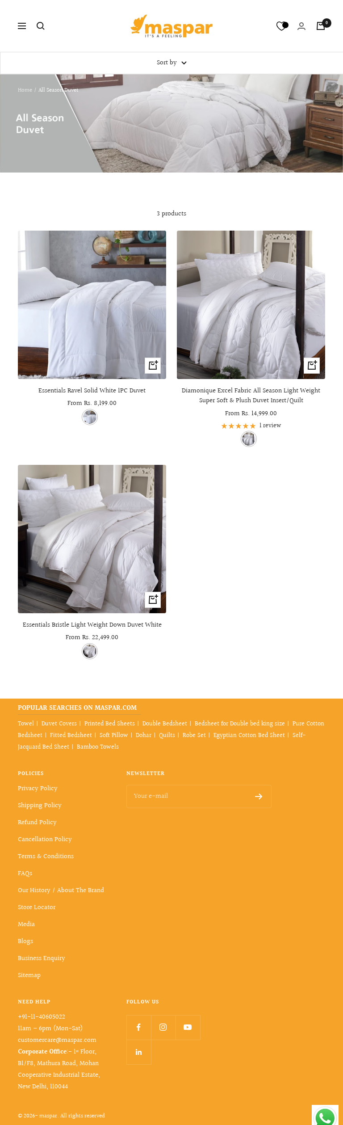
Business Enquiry (41, 958)
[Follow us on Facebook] (138, 1027)
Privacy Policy (38, 789)
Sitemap (29, 975)
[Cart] (320, 26)
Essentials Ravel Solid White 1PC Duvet (92, 391)
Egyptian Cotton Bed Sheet (249, 736)
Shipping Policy (40, 806)
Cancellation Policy (45, 839)
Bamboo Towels (98, 747)
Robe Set (194, 736)
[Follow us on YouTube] (188, 1027)
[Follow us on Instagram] (163, 1027)
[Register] (259, 796)
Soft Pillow (114, 736)
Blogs (25, 941)
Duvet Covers (59, 724)
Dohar (143, 736)
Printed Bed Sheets (109, 724)
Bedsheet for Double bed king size (240, 724)
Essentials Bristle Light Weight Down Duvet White (92, 625)
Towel (26, 724)
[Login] (301, 26)
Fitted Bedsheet (71, 736)
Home (25, 90)
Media (26, 924)
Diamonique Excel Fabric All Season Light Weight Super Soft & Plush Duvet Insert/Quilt (251, 396)
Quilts (167, 736)
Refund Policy (37, 822)
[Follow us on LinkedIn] (138, 1052)
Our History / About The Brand (61, 890)
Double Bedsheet (164, 724)
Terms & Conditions (46, 856)
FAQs (25, 873)
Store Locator (36, 907)
